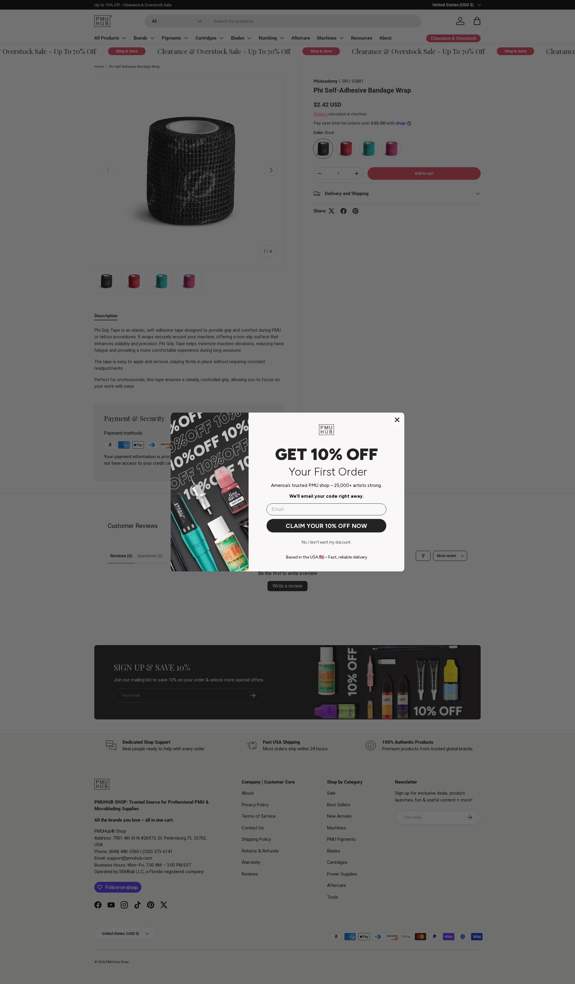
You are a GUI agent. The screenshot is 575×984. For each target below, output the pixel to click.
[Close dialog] (397, 420)
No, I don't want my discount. (326, 542)
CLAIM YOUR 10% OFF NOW (326, 525)
